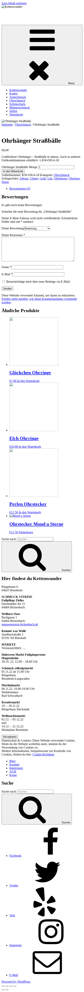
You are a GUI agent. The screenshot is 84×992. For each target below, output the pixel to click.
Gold (43, 178)
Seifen (13, 111)
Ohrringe (74, 178)
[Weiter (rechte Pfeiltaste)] (7, 989)
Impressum (16, 768)
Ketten (13, 93)
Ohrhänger (60, 178)
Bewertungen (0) (19, 188)
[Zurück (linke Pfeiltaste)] (3, 989)
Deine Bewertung (12, 228)
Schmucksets (17, 104)
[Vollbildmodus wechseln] (11, 986)
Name (6, 267)
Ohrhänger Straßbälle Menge (19, 167)
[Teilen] (7, 986)
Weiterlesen (26, 532)
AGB (12, 771)
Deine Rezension (13, 235)
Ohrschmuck (17, 100)
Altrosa (23, 178)
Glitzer (34, 178)
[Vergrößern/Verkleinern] (14, 986)
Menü (71, 83)
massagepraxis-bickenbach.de (20, 624)
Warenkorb (16, 114)
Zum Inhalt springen (14, 3)
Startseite (7, 124)
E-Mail (7, 274)
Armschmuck (17, 97)
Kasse (13, 775)
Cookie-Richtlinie (43, 754)
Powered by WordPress (16, 981)
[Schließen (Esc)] (3, 986)
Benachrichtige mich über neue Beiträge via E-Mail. (38, 281)
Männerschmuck (19, 107)
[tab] (45, 188)
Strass (5, 182)
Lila (49, 178)
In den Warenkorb (13, 171)
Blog (12, 761)
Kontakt (14, 764)
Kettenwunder (10, 13)
